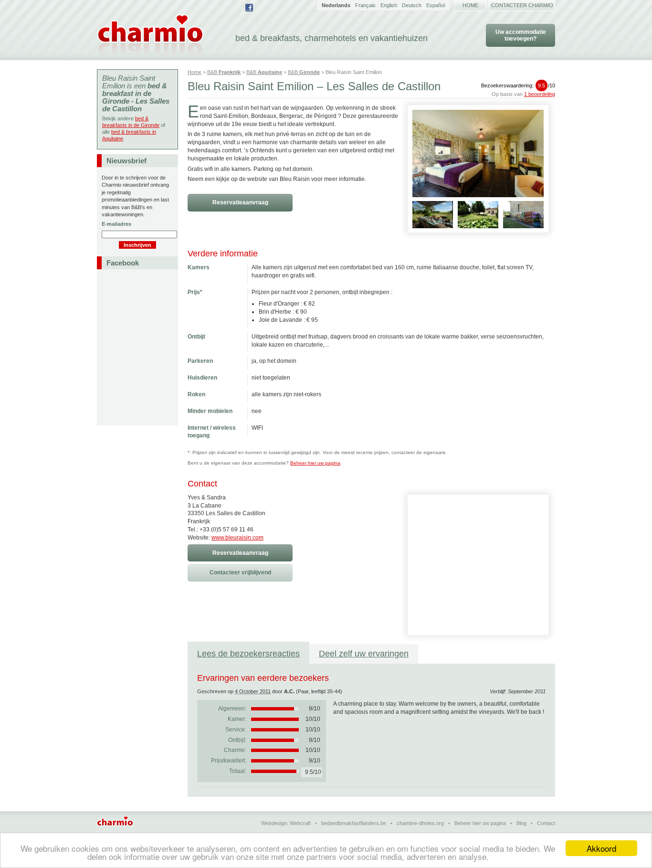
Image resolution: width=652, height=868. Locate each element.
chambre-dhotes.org (420, 823)
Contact (546, 823)
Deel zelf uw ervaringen (364, 653)
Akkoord (601, 848)
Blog (521, 823)
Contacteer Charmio (522, 5)
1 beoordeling (539, 94)
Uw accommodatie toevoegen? (520, 35)
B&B (224, 72)
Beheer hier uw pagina (315, 463)
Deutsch (411, 5)
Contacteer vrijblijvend (240, 572)
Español (435, 5)
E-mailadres (116, 224)
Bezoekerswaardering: (518, 85)
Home (470, 5)
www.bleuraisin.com (237, 537)
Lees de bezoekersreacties (248, 653)
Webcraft (300, 823)
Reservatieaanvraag (240, 202)
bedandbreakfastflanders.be (353, 823)
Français (365, 5)
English (388, 5)
